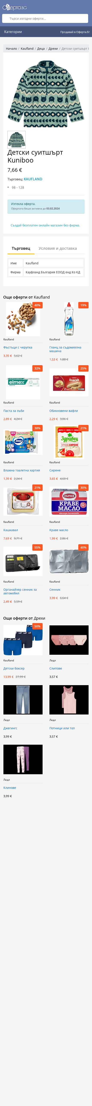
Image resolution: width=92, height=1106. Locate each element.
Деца (41, 48)
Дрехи (53, 48)
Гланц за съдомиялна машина (65, 349)
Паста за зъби (13, 411)
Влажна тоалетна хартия (21, 470)
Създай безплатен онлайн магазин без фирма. (45, 225)
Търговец (21, 248)
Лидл (52, 660)
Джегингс (10, 728)
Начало (11, 48)
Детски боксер (14, 668)
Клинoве (9, 788)
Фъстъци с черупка (17, 347)
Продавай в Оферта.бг (75, 32)
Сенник (54, 590)
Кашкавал (10, 530)
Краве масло (58, 530)
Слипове (55, 668)
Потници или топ (62, 728)
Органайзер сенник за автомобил (20, 591)
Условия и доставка (58, 248)
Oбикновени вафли (63, 411)
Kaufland (27, 48)
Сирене (55, 470)
